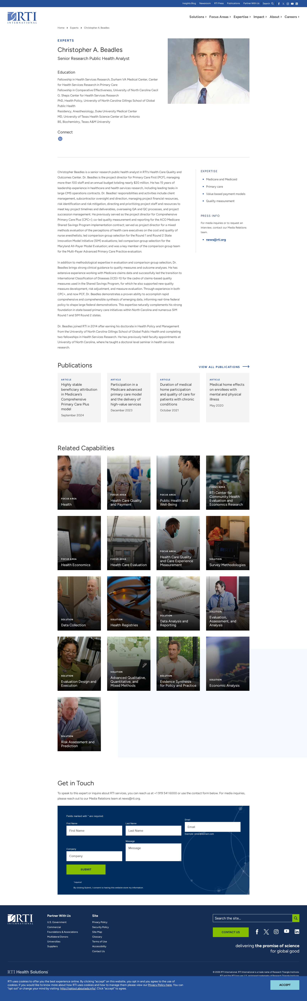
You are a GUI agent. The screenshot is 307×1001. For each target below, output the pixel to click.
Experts (74, 28)
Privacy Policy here (160, 985)
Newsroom (205, 3)
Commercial (54, 927)
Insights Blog (189, 3)
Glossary (97, 937)
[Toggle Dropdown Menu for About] (281, 17)
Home (61, 28)
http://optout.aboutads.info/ (78, 988)
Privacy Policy (99, 922)
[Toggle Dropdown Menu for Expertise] (250, 17)
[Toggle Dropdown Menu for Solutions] (206, 17)
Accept (289, 985)
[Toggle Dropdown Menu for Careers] (298, 17)
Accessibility (99, 946)
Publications (233, 3)
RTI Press (219, 3)
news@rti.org (216, 240)
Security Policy (100, 927)
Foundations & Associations (62, 932)
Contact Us (98, 951)
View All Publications (220, 367)
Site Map (97, 932)
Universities (53, 941)
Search (266, 3)
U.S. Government (56, 922)
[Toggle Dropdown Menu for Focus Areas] (230, 17)
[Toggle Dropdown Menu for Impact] (266, 17)
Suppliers (52, 946)
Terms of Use (99, 941)
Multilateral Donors (57, 937)
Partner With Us (251, 3)
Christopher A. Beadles (96, 28)
